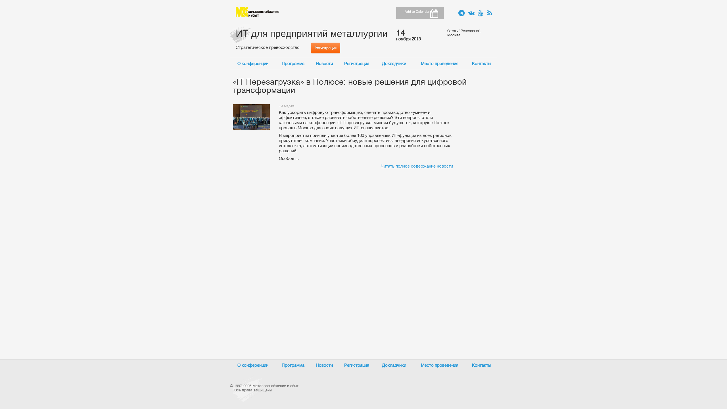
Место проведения (439, 63)
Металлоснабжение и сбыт (257, 12)
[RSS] (490, 13)
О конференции (252, 63)
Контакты (481, 63)
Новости (324, 63)
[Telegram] (461, 13)
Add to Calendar (417, 12)
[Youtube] (481, 13)
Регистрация (326, 48)
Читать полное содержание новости (417, 166)
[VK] (471, 13)
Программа (293, 63)
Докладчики (394, 63)
